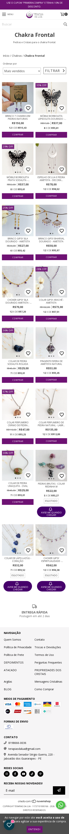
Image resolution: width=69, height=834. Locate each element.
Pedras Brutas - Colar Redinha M (51, 485)
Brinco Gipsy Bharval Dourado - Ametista (51, 240)
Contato (39, 639)
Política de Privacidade (18, 647)
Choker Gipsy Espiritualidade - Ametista (51, 559)
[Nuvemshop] (34, 802)
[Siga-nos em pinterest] (40, 774)
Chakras (17, 55)
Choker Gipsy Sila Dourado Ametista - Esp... (18, 301)
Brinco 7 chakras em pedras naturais (17, 117)
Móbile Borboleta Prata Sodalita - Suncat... (18, 179)
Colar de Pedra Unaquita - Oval (18, 484)
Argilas (8, 681)
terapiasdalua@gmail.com (24, 749)
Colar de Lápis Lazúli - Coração (17, 559)
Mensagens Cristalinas (48, 681)
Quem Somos (12, 639)
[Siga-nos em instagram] (7, 774)
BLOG (7, 689)
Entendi (35, 829)
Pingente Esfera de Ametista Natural (51, 362)
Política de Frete (14, 655)
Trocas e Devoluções (47, 647)
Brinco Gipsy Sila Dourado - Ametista (18, 240)
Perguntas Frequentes (48, 662)
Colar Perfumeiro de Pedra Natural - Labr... (51, 424)
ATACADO (10, 670)
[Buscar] (65, 24)
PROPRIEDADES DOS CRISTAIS (47, 672)
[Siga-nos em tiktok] (32, 774)
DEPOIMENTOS (14, 662)
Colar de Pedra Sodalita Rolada (17, 362)
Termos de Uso (44, 655)
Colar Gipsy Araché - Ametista (51, 301)
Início (6, 55)
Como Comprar (44, 689)
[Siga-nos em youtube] (23, 774)
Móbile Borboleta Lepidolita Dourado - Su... (51, 117)
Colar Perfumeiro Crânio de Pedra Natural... (18, 424)
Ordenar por (10, 63)
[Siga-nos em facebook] (15, 774)
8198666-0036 (17, 743)
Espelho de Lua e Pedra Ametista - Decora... (51, 179)
